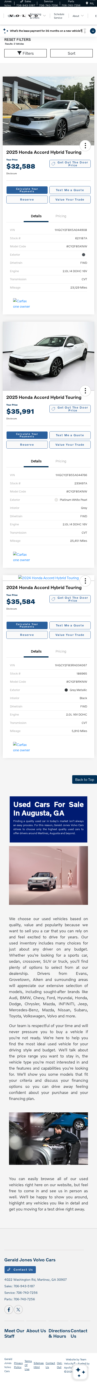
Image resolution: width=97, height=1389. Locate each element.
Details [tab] (36, 216)
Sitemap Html (39, 1365)
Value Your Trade (69, 199)
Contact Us (22, 1269)
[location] (87, 3)
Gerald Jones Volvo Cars (8, 1365)
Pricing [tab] (60, 216)
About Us (36, 1330)
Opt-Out (59, 1365)
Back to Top (84, 779)
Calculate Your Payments (27, 190)
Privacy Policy (18, 1365)
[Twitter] (18, 1309)
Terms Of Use (28, 1365)
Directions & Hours (59, 1333)
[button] (85, 145)
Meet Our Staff (14, 1333)
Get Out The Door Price (73, 163)
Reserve (27, 199)
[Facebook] (8, 1309)
